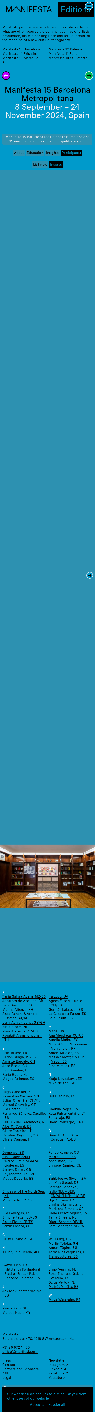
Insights (52, 153)
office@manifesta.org (19, 1351)
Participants (71, 153)
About (19, 153)
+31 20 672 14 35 (16, 1347)
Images (56, 164)
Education (35, 153)
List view (40, 164)
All (4, 62)
